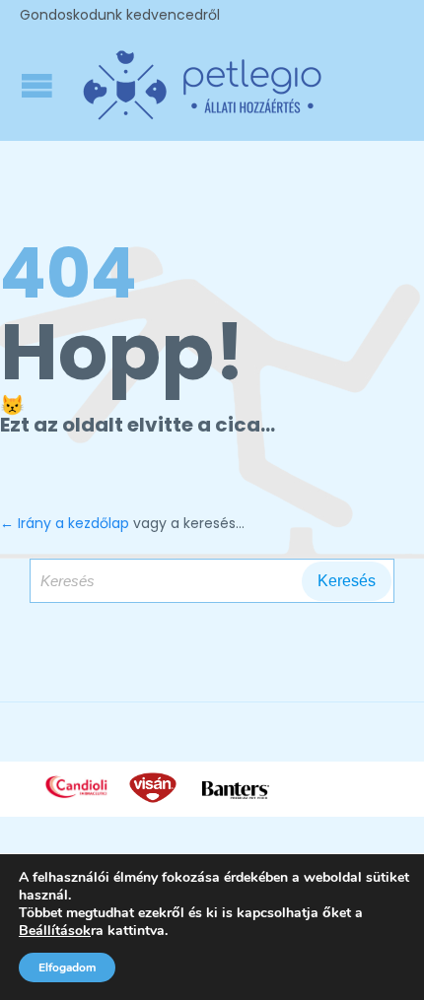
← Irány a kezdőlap (64, 523)
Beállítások (55, 931)
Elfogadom (67, 967)
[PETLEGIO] (202, 85)
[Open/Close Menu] (39, 85)
